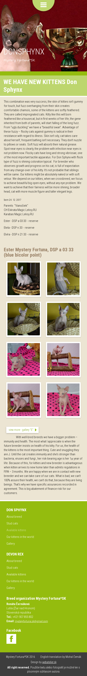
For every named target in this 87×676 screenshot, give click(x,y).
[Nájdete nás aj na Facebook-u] (11, 639)
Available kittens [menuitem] (16, 530)
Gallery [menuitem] (10, 543)
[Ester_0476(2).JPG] (63, 415)
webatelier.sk (49, 662)
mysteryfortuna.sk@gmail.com (31, 621)
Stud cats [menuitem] (12, 523)
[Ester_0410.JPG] (23, 415)
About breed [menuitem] (14, 517)
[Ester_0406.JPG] (63, 374)
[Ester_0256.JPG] (23, 294)
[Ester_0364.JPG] (23, 374)
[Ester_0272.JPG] (63, 294)
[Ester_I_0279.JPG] (23, 334)
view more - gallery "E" (21, 429)
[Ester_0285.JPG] (63, 334)
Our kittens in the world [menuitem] (20, 537)
